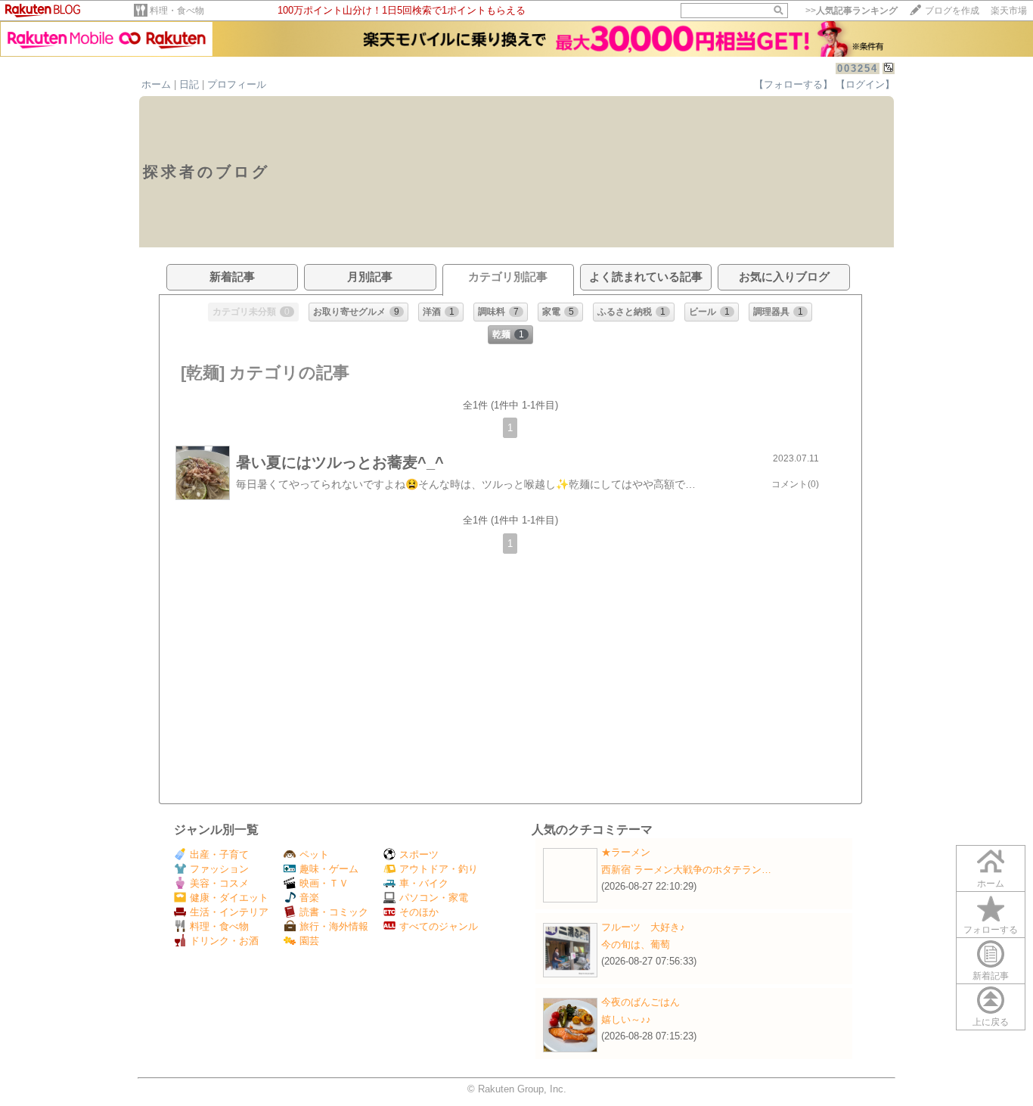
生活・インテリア (229, 912)
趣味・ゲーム (328, 869)
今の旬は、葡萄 (635, 944)
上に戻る (991, 1022)
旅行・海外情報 (333, 926)
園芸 (309, 940)
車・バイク (423, 883)
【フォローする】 (793, 84)
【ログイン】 (865, 84)
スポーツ (419, 854)
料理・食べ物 (177, 10)
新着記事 (991, 976)
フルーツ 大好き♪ (643, 927)
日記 (189, 84)
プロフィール (236, 84)
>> (851, 10)
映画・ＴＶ (324, 883)
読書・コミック (333, 912)
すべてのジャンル (438, 926)
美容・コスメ (219, 883)
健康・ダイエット (229, 897)
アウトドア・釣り (438, 869)
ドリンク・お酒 (224, 940)
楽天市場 (1009, 10)
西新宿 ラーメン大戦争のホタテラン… (686, 869)
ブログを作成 (952, 10)
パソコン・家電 (433, 897)
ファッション (219, 869)
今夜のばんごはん (640, 1002)
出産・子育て (219, 854)
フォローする (990, 929)
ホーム (156, 84)
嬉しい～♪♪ (626, 1019)
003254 (857, 68)
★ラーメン (625, 852)
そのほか (419, 912)
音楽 (309, 897)
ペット (314, 854)
